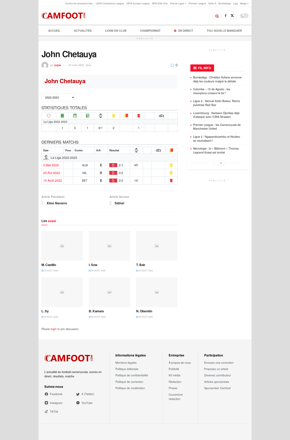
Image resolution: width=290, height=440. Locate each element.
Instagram (56, 403)
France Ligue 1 (178, 3)
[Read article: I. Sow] (109, 246)
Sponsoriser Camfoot (217, 388)
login (54, 329)
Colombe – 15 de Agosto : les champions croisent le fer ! (211, 91)
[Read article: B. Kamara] (109, 292)
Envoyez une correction (219, 363)
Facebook (56, 394)
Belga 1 (244, 3)
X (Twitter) (87, 394)
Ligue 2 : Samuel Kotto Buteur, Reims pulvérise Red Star (216, 103)
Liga (235, 3)
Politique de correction (129, 382)
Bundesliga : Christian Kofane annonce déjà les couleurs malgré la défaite (217, 79)
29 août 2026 (50, 270)
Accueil (54, 31)
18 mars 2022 (76, 65)
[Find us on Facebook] (225, 16)
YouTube (87, 403)
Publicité (174, 369)
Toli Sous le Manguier (224, 31)
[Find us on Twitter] (232, 15)
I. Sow (93, 264)
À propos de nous (180, 363)
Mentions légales (126, 363)
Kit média (174, 375)
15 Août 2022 (52, 180)
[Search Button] (217, 16)
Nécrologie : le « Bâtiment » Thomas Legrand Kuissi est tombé (216, 150)
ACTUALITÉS (83, 31)
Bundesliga (225, 3)
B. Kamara (96, 311)
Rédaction (175, 382)
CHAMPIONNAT (150, 31)
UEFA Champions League (110, 3)
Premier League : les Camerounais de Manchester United (217, 127)
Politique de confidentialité (131, 375)
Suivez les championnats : (79, 3)
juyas (57, 65)
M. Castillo (48, 264)
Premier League (197, 3)
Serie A (212, 3)
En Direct (185, 31)
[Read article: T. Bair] (157, 246)
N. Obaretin (144, 311)
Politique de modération (130, 388)
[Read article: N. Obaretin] (157, 292)
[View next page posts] (221, 163)
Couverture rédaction (176, 397)
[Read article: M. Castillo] (62, 246)
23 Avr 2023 (51, 173)
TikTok (54, 411)
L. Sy (45, 311)
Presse (173, 388)
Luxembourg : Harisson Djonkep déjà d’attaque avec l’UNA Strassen (216, 115)
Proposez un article (216, 369)
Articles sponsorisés (216, 382)
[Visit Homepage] (64, 16)
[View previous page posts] (214, 163)
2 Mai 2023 (51, 165)
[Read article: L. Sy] (62, 292)
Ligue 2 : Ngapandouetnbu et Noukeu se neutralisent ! (216, 138)
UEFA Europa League (138, 3)
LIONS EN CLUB (115, 31)
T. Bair (140, 264)
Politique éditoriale (126, 369)
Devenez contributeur (217, 375)
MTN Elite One (160, 3)
